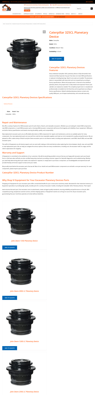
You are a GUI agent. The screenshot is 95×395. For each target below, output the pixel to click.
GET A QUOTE (89, 2)
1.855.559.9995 (13, 2)
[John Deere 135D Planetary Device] (20, 202)
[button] (44, 31)
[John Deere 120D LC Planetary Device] (20, 302)
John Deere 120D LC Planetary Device (24, 341)
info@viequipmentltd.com (24, 2)
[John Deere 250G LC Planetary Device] (20, 353)
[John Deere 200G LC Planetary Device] (20, 252)
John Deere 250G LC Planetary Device (24, 391)
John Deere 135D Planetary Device (24, 241)
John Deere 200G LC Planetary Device (24, 291)
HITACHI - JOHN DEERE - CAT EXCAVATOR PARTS (42, 17)
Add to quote (57, 59)
